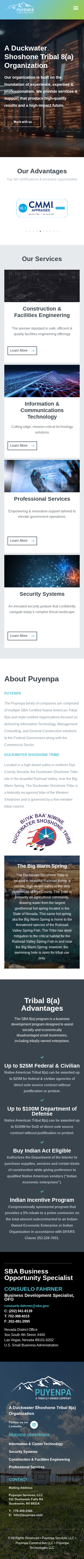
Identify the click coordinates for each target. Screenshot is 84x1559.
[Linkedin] (34, 1425)
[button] (76, 8)
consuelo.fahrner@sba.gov (26, 1306)
